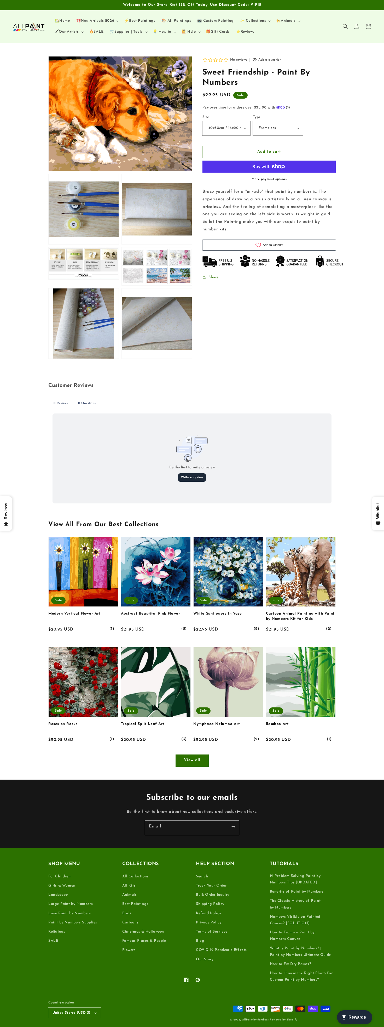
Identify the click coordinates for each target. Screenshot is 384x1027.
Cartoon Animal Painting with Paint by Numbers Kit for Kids (300, 616)
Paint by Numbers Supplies (72, 922)
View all (192, 760)
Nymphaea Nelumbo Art (216, 724)
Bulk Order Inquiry (212, 895)
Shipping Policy (210, 904)
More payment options (269, 179)
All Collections (135, 876)
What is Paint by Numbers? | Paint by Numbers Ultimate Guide (300, 951)
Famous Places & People (144, 941)
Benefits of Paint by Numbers (297, 892)
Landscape (58, 895)
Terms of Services (211, 932)
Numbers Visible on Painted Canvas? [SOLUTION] (295, 920)
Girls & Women (61, 886)
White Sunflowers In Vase (217, 614)
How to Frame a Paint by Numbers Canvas (292, 935)
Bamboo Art (277, 724)
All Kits (129, 886)
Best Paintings (135, 904)
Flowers (129, 950)
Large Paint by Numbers (70, 904)
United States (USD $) (71, 1012)
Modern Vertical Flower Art (74, 614)
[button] (345, 26)
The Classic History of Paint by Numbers (295, 904)
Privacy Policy (209, 922)
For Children (59, 876)
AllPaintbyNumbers (255, 1019)
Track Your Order (211, 886)
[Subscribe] (233, 826)
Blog (200, 941)
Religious (56, 932)
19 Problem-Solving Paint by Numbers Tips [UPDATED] (295, 879)
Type (257, 117)
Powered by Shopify (283, 1019)
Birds (126, 913)
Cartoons (130, 922)
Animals (129, 895)
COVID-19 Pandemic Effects (221, 950)
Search (202, 876)
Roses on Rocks (62, 724)
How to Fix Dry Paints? (290, 964)
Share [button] (213, 277)
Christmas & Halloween (143, 932)
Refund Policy (208, 913)
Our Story (204, 959)
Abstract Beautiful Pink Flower (150, 614)
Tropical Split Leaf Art (143, 724)
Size (205, 117)
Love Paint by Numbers (69, 913)
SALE (53, 941)
